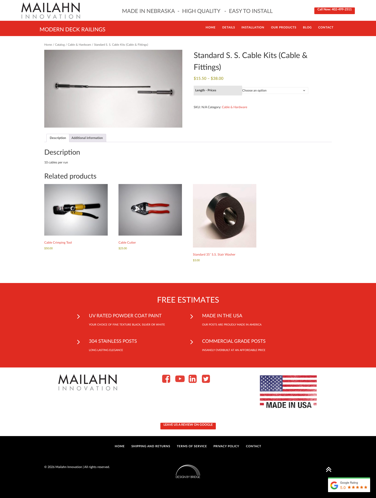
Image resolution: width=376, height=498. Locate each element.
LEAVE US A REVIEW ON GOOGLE (188, 424)
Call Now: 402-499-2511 (334, 9)
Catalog (60, 44)
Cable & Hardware (79, 44)
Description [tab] (58, 138)
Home (48, 44)
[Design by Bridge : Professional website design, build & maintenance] (188, 471)
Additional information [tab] (87, 138)
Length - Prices (205, 90)
